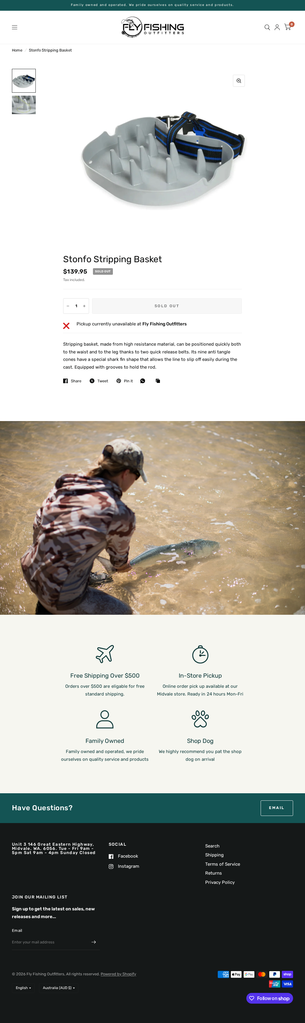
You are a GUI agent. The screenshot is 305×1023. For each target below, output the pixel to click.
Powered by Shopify (118, 974)
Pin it (128, 381)
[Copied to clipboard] (159, 381)
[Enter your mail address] (94, 942)
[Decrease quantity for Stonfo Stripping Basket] (67, 306)
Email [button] (277, 807)
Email (17, 930)
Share (76, 381)
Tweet (102, 381)
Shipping (214, 855)
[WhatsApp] (144, 380)
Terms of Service (222, 864)
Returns (213, 873)
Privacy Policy (220, 882)
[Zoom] (239, 81)
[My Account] (277, 27)
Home (17, 50)
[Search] (267, 27)
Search (212, 846)
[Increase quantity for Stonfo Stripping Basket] (84, 306)
